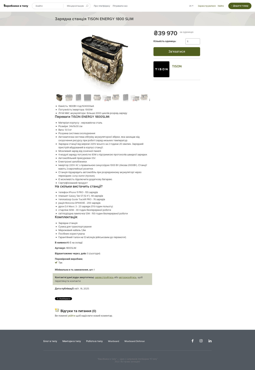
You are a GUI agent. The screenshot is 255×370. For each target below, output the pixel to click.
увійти (71, 315)
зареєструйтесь (104, 277)
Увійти (221, 5)
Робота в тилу (94, 341)
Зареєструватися (207, 5)
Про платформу (102, 5)
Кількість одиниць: (164, 41)
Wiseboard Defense (134, 341)
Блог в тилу (50, 341)
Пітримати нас (120, 5)
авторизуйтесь (128, 277)
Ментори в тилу (71, 341)
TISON (177, 66)
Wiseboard (113, 341)
